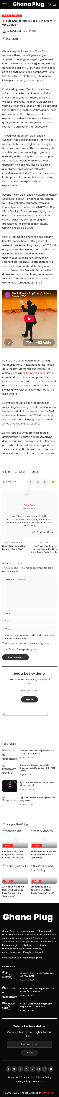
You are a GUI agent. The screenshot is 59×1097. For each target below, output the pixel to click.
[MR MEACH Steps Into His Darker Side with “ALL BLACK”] (9, 976)
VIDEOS (17, 16)
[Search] (54, 4)
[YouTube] (38, 1069)
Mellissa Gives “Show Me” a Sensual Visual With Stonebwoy (44, 854)
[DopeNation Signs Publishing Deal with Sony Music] (9, 801)
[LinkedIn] (52, 532)
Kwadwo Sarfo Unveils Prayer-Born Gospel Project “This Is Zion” (14, 854)
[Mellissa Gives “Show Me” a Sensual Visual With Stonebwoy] (44, 839)
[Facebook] (30, 482)
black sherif (20, 472)
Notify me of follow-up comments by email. (27, 643)
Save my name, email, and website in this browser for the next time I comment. (29, 636)
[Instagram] (48, 532)
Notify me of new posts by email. (22, 649)
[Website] (33, 532)
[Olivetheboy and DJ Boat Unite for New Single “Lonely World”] (44, 874)
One (47, 381)
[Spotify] (50, 1069)
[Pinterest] (45, 482)
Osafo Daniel (15, 31)
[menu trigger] (6, 4)
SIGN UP (29, 699)
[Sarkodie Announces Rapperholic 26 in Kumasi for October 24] (9, 754)
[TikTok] (44, 1069)
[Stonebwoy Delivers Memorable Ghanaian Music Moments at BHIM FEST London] (9, 770)
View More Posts (29, 508)
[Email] (53, 482)
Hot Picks (35, 472)
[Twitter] (38, 482)
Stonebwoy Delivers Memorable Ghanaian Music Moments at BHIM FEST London (37, 768)
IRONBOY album (35, 373)
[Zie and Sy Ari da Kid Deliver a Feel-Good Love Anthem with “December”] (15, 874)
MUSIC (7, 16)
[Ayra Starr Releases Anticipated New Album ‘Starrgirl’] (9, 786)
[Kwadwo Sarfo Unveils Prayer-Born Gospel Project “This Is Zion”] (15, 839)
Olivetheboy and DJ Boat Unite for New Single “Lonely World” (42, 889)
